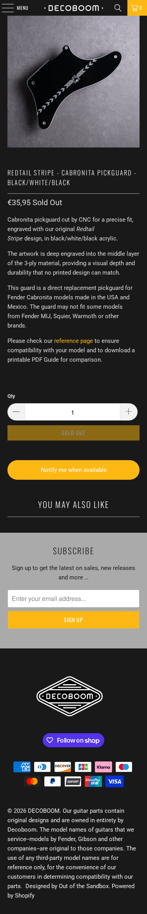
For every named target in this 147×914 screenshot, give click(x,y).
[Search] (118, 8)
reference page (73, 340)
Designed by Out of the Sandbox (67, 886)
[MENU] (3, 8)
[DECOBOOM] (74, 8)
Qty (11, 396)
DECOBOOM (44, 810)
